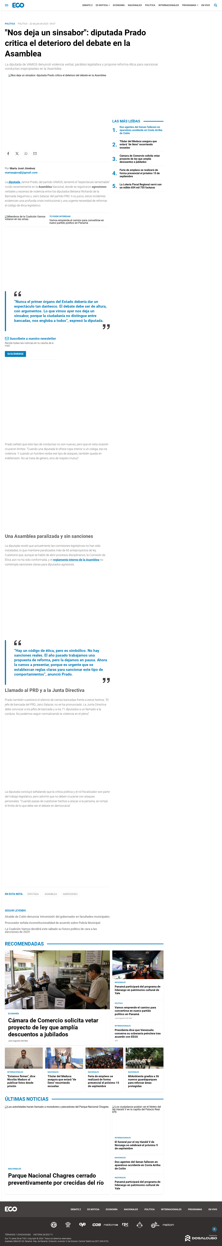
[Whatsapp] (26, 153)
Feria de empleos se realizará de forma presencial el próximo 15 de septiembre (140, 173)
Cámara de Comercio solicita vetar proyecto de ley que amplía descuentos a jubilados (140, 158)
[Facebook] (8, 153)
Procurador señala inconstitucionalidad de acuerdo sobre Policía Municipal (52, 922)
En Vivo (205, 5)
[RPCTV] (68, 1227)
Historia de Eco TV (43, 1234)
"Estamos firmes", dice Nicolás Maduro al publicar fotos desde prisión (21, 1081)
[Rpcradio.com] (125, 1227)
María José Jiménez (22, 168)
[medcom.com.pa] (168, 1227)
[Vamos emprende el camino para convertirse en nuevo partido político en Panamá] (26, 219)
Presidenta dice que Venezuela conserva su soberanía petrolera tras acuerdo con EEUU (138, 1033)
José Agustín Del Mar (18, 1041)
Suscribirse (15, 353)
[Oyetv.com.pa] (82, 1227)
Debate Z (87, 5)
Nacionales (135, 5)
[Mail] (35, 153)
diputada (14, 182)
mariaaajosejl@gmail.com (21, 172)
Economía (119, 5)
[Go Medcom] (111, 1227)
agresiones (70, 894)
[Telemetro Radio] (154, 1227)
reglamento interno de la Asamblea (76, 559)
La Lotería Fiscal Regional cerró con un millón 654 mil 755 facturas (141, 186)
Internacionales (168, 5)
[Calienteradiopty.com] (139, 1227)
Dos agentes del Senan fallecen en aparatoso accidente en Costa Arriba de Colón (141, 130)
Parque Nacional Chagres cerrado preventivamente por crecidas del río (56, 1179)
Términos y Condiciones (18, 1234)
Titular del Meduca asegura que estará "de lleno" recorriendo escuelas (138, 144)
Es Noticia (102, 5)
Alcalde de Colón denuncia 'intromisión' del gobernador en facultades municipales (57, 916)
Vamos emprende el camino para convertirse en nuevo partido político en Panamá (76, 221)
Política (150, 5)
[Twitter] (17, 153)
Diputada (33, 894)
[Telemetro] (54, 1227)
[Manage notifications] (214, 1229)
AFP (116, 1041)
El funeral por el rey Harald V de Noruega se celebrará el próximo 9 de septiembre (136, 1145)
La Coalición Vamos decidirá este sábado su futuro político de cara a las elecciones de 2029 (51, 930)
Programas (189, 5)
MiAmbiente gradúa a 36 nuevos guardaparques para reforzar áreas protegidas (143, 1081)
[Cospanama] (97, 1227)
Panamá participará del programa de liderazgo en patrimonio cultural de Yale (137, 990)
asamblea (51, 894)
